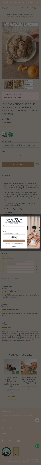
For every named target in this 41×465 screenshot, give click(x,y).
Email (4, 231)
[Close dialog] (39, 218)
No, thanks (14, 246)
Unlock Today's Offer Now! (14, 241)
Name (4, 225)
